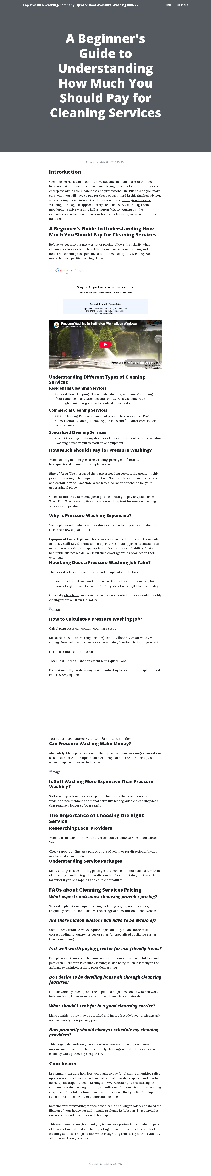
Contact (182, 5)
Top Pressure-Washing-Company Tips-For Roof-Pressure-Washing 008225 (80, 5)
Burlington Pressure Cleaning (85, 963)
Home (168, 5)
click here (71, 595)
